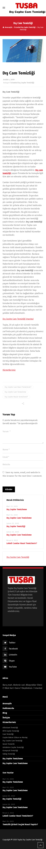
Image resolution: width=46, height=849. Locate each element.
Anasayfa (7, 703)
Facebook (13, 648)
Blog (5, 713)
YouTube (13, 667)
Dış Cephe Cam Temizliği (18, 557)
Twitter (12, 642)
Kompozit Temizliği (10, 751)
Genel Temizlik (9, 744)
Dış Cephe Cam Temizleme (15, 392)
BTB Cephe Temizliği (11, 731)
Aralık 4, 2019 (9, 80)
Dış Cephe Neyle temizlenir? (16, 397)
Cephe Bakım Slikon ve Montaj (15, 737)
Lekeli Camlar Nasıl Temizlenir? (22, 543)
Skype (12, 661)
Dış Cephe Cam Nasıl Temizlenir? (18, 387)
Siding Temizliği (9, 754)
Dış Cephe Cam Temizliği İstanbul (18, 319)
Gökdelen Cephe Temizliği (13, 747)
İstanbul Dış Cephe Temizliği (22, 83)
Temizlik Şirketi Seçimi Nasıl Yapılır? (20, 824)
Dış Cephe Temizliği (16, 526)
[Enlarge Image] (23, 50)
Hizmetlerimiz (9, 370)
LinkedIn (13, 655)
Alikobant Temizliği (10, 728)
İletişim (6, 717)
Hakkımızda (8, 708)
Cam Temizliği (8, 734)
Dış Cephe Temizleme (17, 509)
